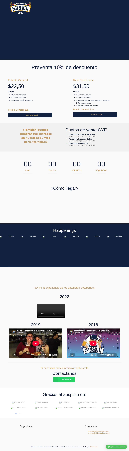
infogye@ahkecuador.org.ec (98, 431)
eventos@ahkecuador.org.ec (98, 433)
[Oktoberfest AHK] (20, 7)
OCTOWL (94, 447)
